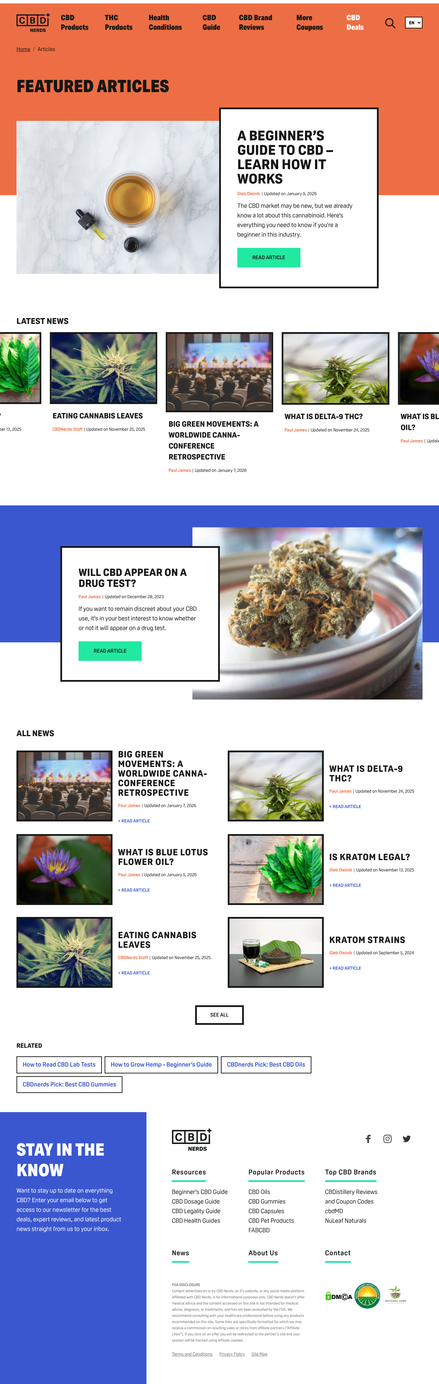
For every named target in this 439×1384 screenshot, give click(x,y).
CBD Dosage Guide (196, 1202)
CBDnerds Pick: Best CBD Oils (266, 1065)
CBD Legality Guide (196, 1211)
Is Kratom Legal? (370, 857)
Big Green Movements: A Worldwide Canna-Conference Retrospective (162, 773)
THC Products (119, 22)
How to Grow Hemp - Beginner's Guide (161, 1065)
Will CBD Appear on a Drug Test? (133, 578)
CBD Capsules (266, 1211)
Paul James (179, 470)
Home (23, 49)
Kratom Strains (367, 940)
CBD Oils (259, 1192)
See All (219, 1015)
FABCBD (259, 1230)
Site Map (259, 1354)
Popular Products (276, 1172)
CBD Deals (355, 22)
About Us (263, 1252)
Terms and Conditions (192, 1354)
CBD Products (74, 22)
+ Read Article (134, 821)
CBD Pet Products (271, 1221)
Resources (189, 1172)
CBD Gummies (266, 1202)
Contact (338, 1252)
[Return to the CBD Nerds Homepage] (33, 32)
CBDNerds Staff (67, 429)
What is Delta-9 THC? (324, 417)
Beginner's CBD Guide (200, 1192)
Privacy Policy (232, 1354)
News (180, 1252)
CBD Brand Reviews (255, 22)
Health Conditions (165, 22)
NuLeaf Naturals (345, 1221)
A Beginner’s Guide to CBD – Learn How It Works (285, 157)
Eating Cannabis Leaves (97, 416)
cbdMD (334, 1211)
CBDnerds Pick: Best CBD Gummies (69, 1085)
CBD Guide (211, 22)
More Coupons (309, 22)
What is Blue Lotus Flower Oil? (163, 857)
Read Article (268, 257)
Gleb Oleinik (248, 194)
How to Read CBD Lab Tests (59, 1065)
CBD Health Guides (196, 1221)
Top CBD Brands (351, 1172)
